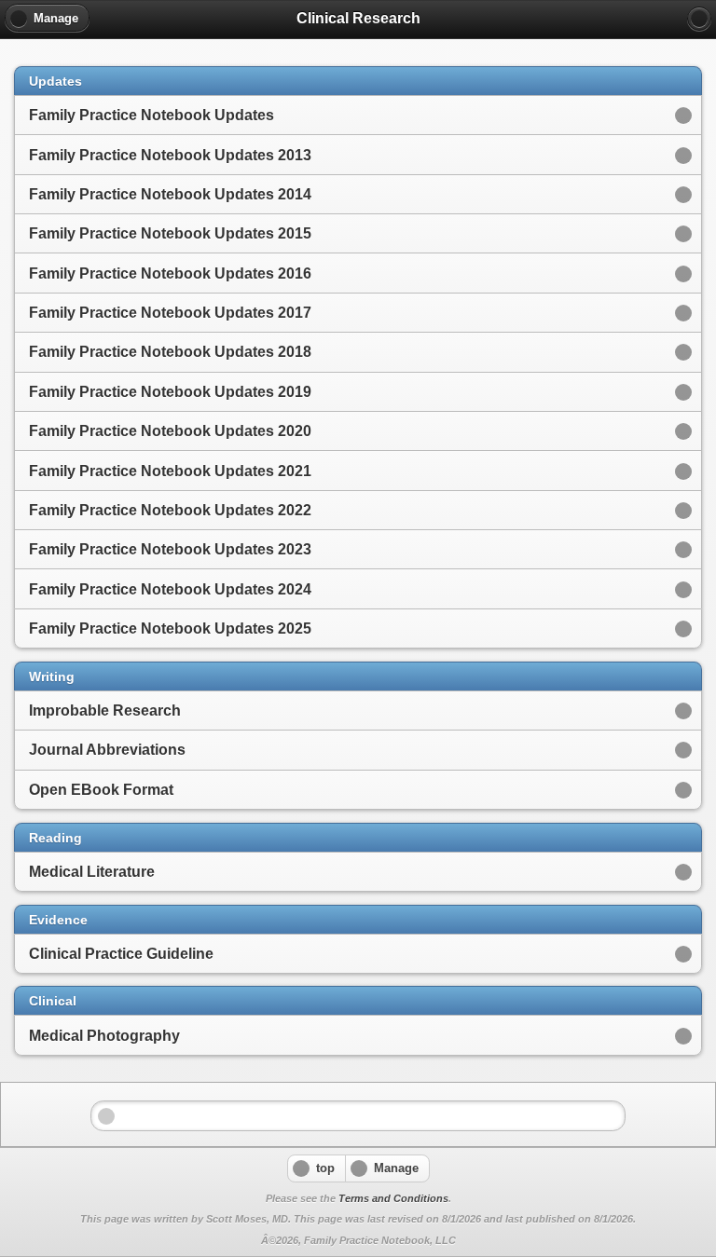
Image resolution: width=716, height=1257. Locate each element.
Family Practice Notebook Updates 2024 (170, 589)
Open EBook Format (101, 790)
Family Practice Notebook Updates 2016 (170, 273)
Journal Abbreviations (107, 750)
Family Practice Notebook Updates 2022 (170, 510)
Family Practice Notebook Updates (151, 115)
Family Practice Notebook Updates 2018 (170, 352)
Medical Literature (92, 872)
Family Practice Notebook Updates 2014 (170, 194)
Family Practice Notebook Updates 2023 (170, 549)
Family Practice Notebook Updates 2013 (170, 155)
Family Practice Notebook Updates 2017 (170, 313)
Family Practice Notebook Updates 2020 (170, 431)
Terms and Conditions (393, 1198)
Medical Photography (104, 1036)
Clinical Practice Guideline (121, 954)
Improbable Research (105, 710)
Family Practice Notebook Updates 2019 (170, 392)
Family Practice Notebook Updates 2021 (170, 471)
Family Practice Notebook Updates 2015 (170, 233)
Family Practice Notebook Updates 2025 (170, 628)
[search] (699, 19)
